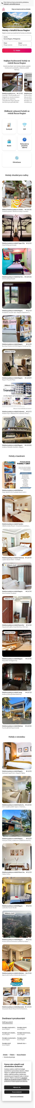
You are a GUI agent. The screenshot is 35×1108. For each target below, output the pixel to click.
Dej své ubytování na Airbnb (21, 9)
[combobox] (17, 39)
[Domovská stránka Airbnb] (3, 9)
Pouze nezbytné (17, 1092)
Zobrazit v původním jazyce (12, 4)
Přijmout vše (16, 1087)
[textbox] (9, 45)
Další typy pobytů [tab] (7, 1022)
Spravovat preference (16, 1096)
